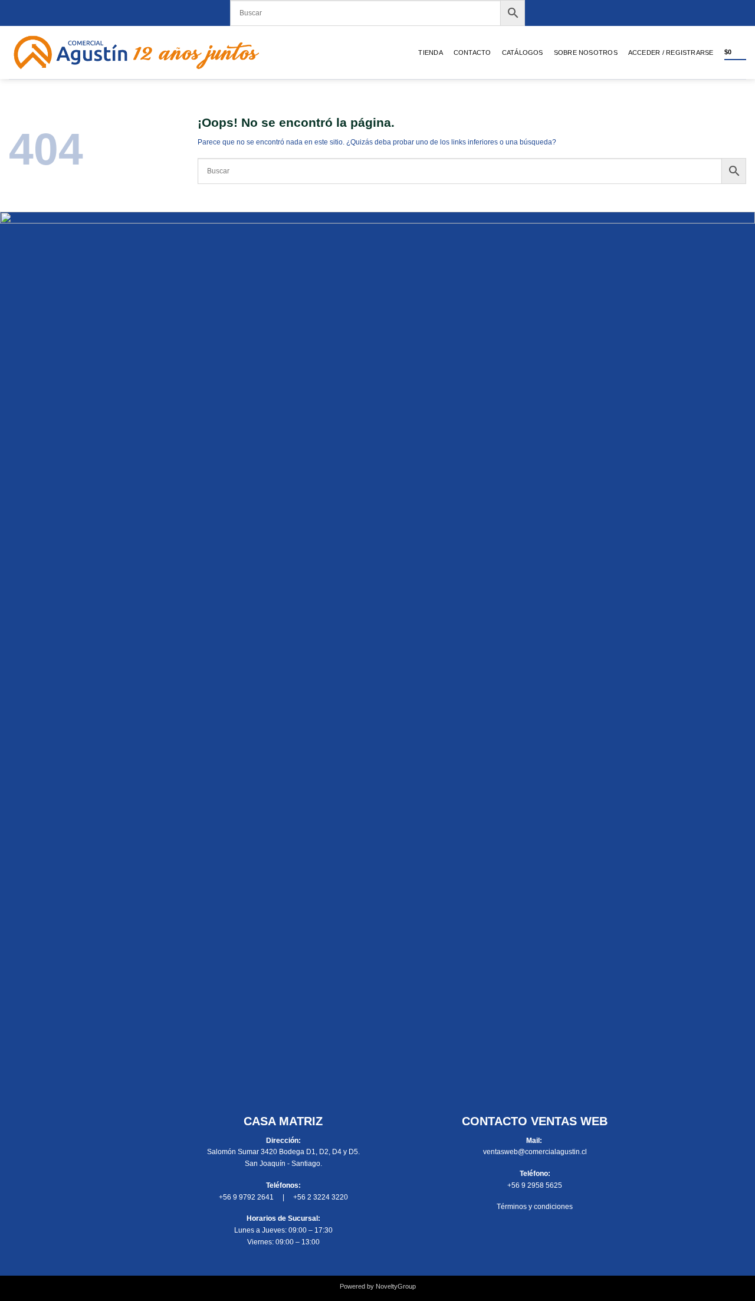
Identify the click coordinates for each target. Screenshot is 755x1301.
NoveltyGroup (396, 1286)
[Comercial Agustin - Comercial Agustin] (136, 52)
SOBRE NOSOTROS (586, 52)
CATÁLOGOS (522, 52)
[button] (671, 52)
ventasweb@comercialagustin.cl (535, 1152)
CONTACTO (472, 52)
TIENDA (430, 52)
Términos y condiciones (535, 1207)
